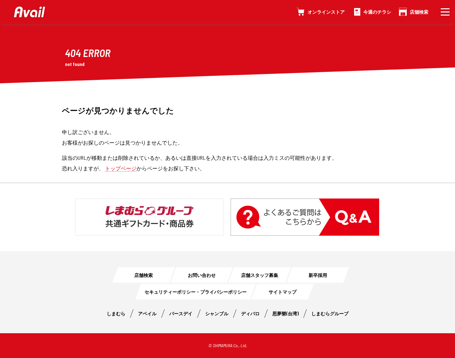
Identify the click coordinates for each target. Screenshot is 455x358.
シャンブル (216, 313)
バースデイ (181, 313)
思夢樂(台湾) (285, 313)
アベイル (147, 313)
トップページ (120, 168)
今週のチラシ (377, 12)
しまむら (116, 313)
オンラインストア (326, 12)
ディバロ (250, 313)
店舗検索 (419, 12)
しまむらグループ (330, 313)
